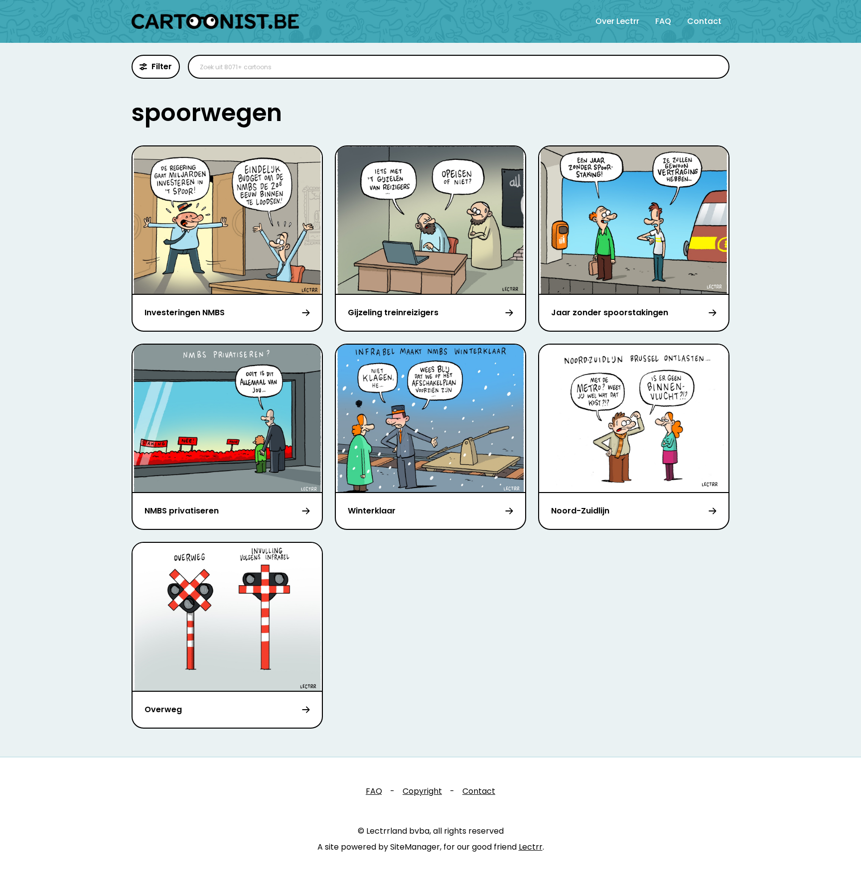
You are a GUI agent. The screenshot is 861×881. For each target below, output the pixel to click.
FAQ (663, 21)
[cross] (715, 67)
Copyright (422, 791)
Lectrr (531, 847)
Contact (704, 21)
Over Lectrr (617, 21)
